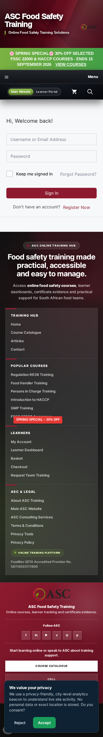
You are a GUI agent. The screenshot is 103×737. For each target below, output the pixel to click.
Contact (18, 349)
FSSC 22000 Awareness (31, 416)
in (36, 635)
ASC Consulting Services (32, 517)
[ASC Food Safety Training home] (51, 594)
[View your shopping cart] (74, 92)
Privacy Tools (22, 534)
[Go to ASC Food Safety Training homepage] (89, 27)
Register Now (76, 207)
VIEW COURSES (70, 64)
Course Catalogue (26, 332)
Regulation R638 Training (32, 374)
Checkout (19, 467)
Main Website (21, 92)
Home (16, 324)
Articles (17, 341)
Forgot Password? (78, 174)
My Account (21, 442)
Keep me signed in (34, 173)
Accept (44, 722)
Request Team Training (30, 475)
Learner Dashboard (27, 450)
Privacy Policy (22, 542)
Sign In (51, 193)
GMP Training (22, 408)
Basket (17, 458)
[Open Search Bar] (90, 92)
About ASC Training (27, 500)
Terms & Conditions (27, 525)
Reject (19, 722)
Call (52, 679)
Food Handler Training (29, 383)
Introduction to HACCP (30, 399)
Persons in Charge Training (33, 391)
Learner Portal (46, 92)
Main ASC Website (26, 509)
